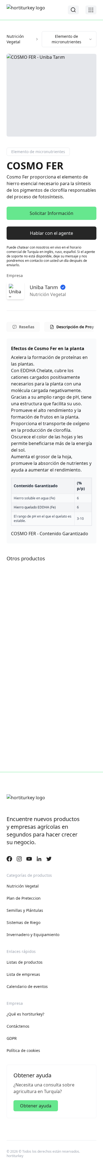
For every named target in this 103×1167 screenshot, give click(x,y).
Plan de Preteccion (24, 898)
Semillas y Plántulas (25, 910)
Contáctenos (18, 1026)
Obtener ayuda (35, 1106)
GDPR (12, 1038)
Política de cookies (23, 1050)
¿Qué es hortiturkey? (25, 1014)
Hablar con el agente (51, 233)
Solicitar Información (51, 213)
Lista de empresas (23, 974)
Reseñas (26, 326)
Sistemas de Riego (23, 922)
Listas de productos (25, 962)
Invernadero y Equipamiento (33, 934)
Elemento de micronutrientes (66, 39)
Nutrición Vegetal (15, 39)
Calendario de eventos (27, 986)
